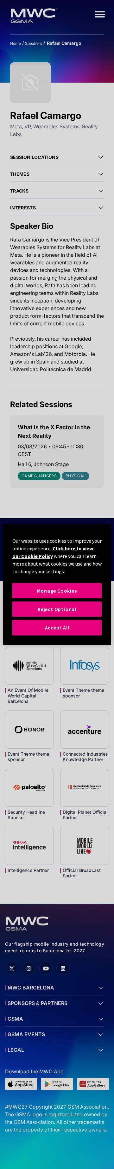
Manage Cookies (57, 590)
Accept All (57, 627)
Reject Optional (57, 609)
